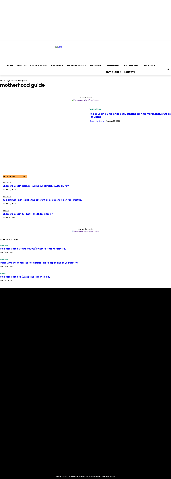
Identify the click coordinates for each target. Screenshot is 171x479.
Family (6, 210)
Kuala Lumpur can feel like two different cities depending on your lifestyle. (42, 200)
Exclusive (7, 182)
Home (2, 80)
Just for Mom (95, 109)
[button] (168, 69)
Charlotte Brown (97, 121)
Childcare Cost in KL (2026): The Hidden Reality (28, 214)
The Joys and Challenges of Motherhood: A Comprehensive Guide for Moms (130, 115)
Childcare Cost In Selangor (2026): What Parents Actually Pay (36, 185)
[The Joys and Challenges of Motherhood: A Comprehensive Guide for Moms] (43, 133)
